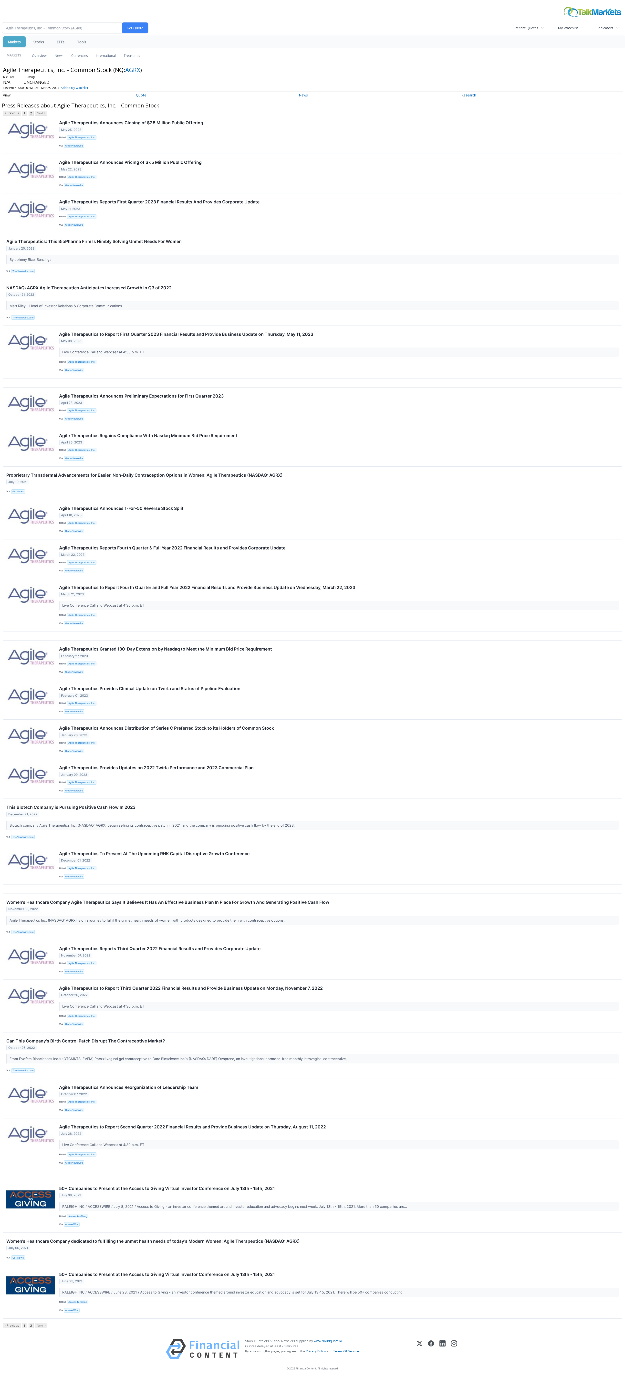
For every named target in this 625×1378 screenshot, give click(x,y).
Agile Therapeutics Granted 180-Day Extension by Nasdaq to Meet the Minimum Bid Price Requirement (165, 649)
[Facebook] (431, 1349)
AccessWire (71, 1224)
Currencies (79, 55)
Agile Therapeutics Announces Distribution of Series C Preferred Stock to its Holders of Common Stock (166, 728)
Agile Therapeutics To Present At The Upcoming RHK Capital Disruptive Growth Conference (154, 853)
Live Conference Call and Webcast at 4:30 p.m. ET (103, 352)
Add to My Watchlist (74, 88)
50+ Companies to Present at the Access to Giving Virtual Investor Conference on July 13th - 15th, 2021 (167, 1188)
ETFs (60, 42)
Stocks (38, 42)
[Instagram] (454, 1349)
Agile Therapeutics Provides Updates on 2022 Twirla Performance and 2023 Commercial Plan (156, 767)
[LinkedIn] (443, 1349)
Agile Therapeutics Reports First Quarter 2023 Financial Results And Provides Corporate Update (159, 201)
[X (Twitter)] (420, 1349)
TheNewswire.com (22, 271)
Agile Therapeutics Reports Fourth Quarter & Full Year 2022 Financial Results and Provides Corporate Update (172, 547)
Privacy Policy (316, 1351)
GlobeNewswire (74, 145)
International (106, 55)
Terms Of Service (346, 1351)
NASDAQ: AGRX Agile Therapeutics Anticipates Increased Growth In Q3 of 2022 (89, 287)
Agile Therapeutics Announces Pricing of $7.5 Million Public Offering (130, 162)
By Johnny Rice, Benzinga (31, 259)
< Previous (11, 113)
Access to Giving (77, 1216)
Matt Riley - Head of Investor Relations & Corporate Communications (66, 306)
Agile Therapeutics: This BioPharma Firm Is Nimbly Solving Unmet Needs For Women (94, 241)
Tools (81, 42)
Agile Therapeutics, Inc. (81, 137)
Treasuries (132, 55)
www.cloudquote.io (328, 1341)
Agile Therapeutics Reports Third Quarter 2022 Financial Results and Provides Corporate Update (159, 948)
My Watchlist (568, 28)
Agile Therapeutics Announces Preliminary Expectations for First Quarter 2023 (141, 396)
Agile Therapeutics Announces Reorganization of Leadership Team (128, 1087)
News (58, 55)
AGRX (132, 70)
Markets (14, 42)
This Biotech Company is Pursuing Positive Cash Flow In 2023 (70, 807)
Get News (18, 491)
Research (468, 95)
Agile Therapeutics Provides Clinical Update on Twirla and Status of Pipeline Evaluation (149, 688)
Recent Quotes (526, 28)
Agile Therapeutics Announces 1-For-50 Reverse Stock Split (121, 508)
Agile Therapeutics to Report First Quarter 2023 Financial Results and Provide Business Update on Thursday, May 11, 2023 (186, 334)
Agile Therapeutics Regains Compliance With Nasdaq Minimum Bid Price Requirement (148, 435)
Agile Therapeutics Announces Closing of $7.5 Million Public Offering (131, 122)
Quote (141, 95)
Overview (39, 55)
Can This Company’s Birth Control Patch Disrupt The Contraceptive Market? (85, 1040)
